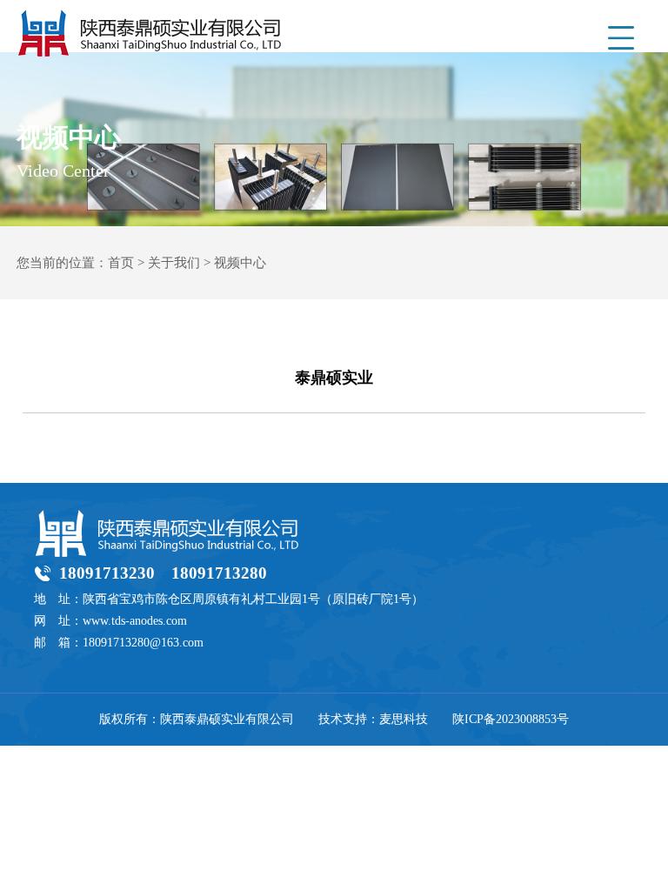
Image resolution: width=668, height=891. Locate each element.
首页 (121, 263)
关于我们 (174, 263)
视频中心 (240, 263)
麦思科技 (403, 719)
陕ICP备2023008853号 (510, 719)
